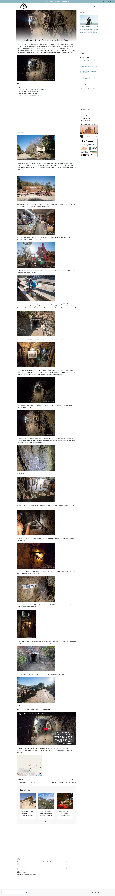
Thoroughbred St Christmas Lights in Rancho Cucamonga (64, 813)
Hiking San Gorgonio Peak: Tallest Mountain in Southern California (46, 813)
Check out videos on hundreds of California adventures (57, 1)
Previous (21, 806)
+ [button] (40, 771)
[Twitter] (106, 1)
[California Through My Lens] (23, 6)
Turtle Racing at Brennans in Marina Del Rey (28, 781)
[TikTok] (113, 1)
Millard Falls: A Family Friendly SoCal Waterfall (64, 781)
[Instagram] (108, 1)
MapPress (36, 775)
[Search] (96, 53)
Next (72, 806)
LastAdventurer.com (22, 306)
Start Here (41, 6)
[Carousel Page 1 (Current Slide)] (45, 821)
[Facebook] (104, 1)
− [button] (40, 773)
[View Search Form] (94, 6)
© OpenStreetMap (40, 775)
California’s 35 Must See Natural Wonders (88, 66)
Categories (82, 113)
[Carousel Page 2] (47, 821)
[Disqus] (46, 841)
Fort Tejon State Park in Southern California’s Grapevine (27, 813)
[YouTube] (110, 1)
